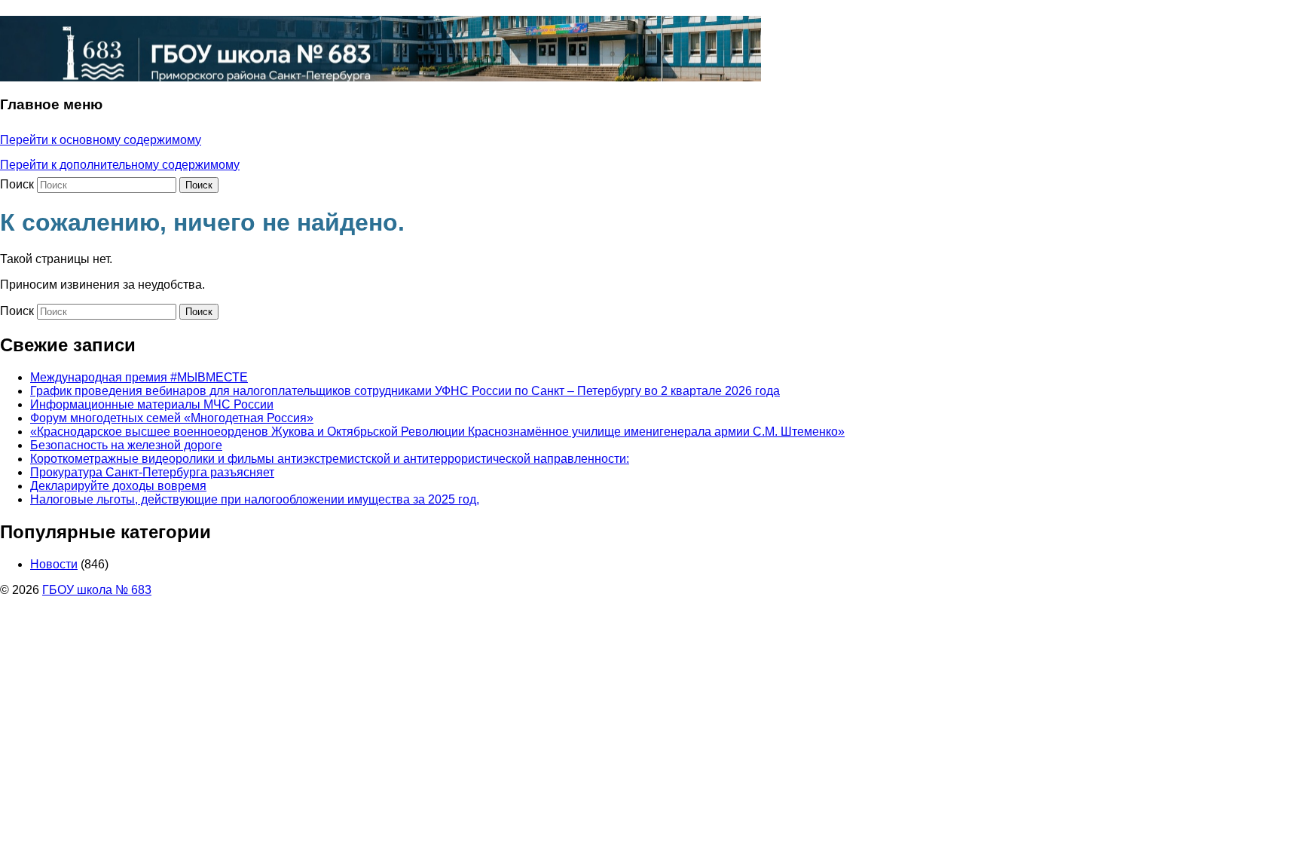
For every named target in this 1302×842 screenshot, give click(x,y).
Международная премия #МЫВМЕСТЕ (139, 377)
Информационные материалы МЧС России (152, 404)
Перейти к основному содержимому (100, 139)
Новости (54, 564)
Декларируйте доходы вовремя (118, 485)
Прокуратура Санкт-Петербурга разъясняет (152, 472)
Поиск (17, 184)
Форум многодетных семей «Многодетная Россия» (171, 418)
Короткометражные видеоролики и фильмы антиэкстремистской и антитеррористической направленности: (329, 458)
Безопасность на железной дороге (126, 445)
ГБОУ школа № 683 (96, 589)
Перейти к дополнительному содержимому (120, 164)
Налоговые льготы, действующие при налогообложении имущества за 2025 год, (254, 499)
